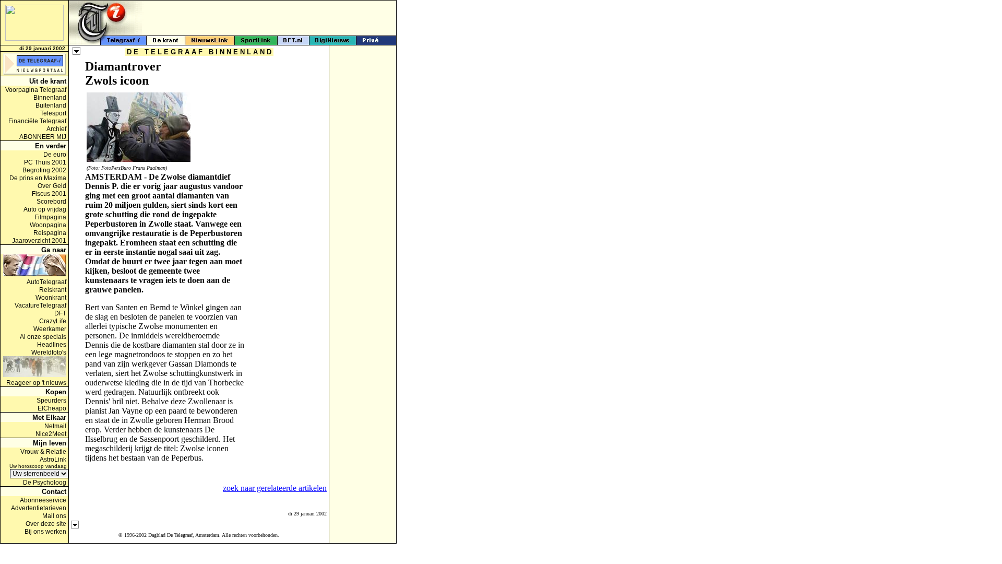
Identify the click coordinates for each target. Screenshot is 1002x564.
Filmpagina (50, 217)
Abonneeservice (43, 500)
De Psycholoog (44, 482)
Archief (56, 129)
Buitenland (50, 105)
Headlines (51, 344)
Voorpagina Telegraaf (35, 89)
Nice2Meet (50, 434)
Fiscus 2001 (49, 193)
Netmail (55, 426)
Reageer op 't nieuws (36, 382)
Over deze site (46, 523)
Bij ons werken (45, 531)
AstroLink (53, 459)
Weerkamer (49, 329)
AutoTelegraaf (46, 282)
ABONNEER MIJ (42, 136)
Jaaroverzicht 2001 (39, 240)
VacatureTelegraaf (40, 305)
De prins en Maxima (37, 178)
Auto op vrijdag (44, 209)
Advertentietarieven (38, 508)
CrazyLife (52, 321)
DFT (60, 313)
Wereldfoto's (48, 352)
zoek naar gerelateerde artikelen (275, 488)
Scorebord (51, 201)
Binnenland (49, 97)
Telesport (53, 113)
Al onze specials (43, 336)
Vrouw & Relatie (43, 451)
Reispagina (49, 233)
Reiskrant (52, 289)
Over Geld (52, 186)
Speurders (51, 400)
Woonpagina (48, 225)
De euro (54, 154)
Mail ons (54, 516)
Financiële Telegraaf (37, 121)
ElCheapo (52, 408)
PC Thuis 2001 (45, 162)
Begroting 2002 (44, 170)
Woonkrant (50, 297)
